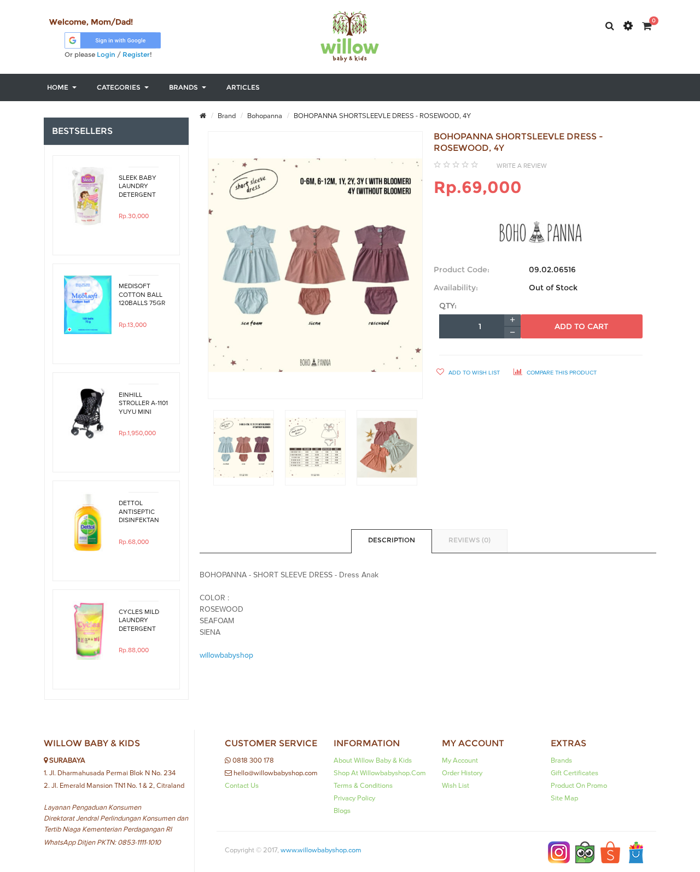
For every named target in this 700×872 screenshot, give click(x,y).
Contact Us (242, 785)
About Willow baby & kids (373, 760)
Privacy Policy (354, 798)
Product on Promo (579, 785)
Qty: (448, 306)
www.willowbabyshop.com (321, 850)
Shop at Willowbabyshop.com (380, 773)
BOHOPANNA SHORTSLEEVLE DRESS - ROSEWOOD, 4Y (381, 116)
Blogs (342, 810)
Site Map (564, 798)
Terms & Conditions (363, 785)
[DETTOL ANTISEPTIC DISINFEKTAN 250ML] (88, 522)
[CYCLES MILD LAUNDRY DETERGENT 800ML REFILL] (88, 630)
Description (391, 540)
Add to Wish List (473, 372)
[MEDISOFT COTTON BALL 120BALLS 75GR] (88, 305)
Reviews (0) (469, 540)
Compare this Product (561, 372)
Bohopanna (264, 116)
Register (136, 54)
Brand (226, 116)
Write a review (522, 165)
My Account (460, 760)
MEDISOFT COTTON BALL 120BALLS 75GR (142, 294)
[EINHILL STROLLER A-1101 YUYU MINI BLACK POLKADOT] (88, 413)
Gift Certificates (574, 773)
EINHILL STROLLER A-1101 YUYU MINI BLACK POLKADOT (143, 403)
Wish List (455, 785)
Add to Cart (581, 326)
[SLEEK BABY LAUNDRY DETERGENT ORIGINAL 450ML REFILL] (88, 196)
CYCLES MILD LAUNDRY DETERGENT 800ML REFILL (139, 620)
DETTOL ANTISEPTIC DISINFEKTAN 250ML (139, 511)
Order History (462, 773)
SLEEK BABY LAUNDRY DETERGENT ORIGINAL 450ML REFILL (139, 186)
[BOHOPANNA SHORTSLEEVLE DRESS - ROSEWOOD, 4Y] (243, 447)
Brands (561, 760)
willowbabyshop (226, 655)
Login (106, 54)
